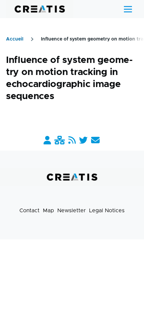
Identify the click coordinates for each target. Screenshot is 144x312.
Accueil (14, 39)
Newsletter (71, 210)
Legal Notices (107, 210)
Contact (29, 210)
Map (48, 210)
